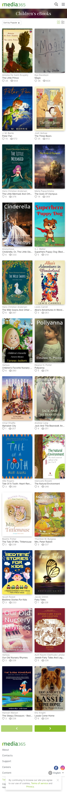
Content (6, 772)
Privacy (30, 786)
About (5, 749)
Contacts (7, 755)
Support (6, 761)
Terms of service (39, 783)
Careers (6, 767)
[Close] (57, 780)
